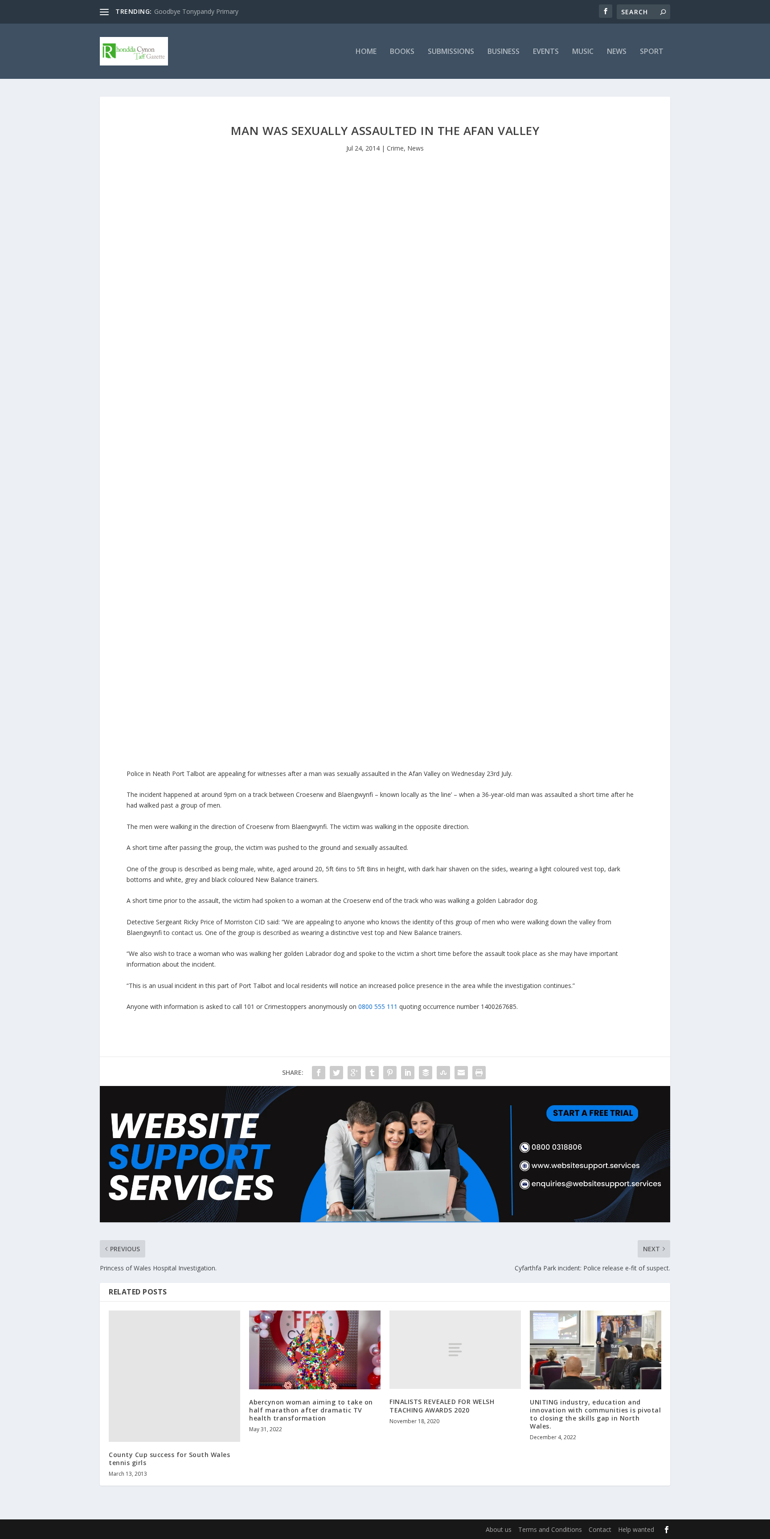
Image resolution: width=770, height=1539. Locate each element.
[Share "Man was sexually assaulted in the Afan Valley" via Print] (479, 1073)
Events (546, 52)
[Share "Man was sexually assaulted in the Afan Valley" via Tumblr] (372, 1073)
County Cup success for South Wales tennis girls (169, 1458)
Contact (600, 1529)
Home (366, 52)
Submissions (451, 52)
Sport (652, 52)
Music (583, 52)
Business (503, 52)
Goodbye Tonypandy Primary (196, 11)
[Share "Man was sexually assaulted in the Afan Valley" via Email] (461, 1073)
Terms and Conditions (550, 1529)
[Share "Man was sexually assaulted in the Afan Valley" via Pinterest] (390, 1073)
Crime (395, 148)
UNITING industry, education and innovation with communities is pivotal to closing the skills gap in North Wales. (595, 1414)
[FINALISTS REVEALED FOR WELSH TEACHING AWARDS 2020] (455, 1349)
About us (499, 1529)
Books (402, 52)
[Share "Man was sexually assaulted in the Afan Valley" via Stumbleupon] (443, 1073)
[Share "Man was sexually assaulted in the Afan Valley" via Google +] (354, 1073)
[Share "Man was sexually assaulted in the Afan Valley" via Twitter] (336, 1073)
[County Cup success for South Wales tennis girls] (174, 1376)
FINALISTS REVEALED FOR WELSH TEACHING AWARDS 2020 (441, 1405)
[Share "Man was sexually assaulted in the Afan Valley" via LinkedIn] (408, 1073)
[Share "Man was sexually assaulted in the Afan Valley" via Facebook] (319, 1073)
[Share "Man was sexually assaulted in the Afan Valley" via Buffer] (425, 1073)
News (617, 52)
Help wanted (636, 1529)
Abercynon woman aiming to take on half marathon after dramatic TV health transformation (311, 1410)
